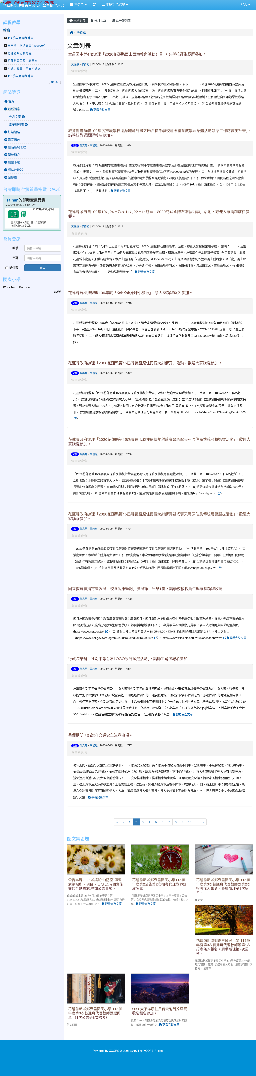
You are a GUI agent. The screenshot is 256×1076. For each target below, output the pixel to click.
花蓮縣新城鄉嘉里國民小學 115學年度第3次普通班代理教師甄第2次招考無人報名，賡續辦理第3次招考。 (223, 886)
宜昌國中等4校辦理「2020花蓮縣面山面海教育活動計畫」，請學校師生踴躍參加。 (137, 54)
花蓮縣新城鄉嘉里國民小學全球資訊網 (33, 5)
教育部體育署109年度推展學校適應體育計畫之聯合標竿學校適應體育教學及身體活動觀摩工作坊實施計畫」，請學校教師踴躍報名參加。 (159, 133)
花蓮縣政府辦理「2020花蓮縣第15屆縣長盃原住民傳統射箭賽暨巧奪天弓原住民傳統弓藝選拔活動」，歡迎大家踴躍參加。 (159, 441)
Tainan (12, 200)
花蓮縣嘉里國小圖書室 (23, 60)
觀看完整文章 (101, 109)
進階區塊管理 (16, 147)
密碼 (15, 258)
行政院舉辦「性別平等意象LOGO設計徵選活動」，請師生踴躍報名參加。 (129, 658)
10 (189, 822)
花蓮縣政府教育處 (20, 53)
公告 (75, 145)
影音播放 (13, 139)
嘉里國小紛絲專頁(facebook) (26, 45)
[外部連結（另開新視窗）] (74, 418)
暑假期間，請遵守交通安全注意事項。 (100, 735)
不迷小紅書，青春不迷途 (24, 68)
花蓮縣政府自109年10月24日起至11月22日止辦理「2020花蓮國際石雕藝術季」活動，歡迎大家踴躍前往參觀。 (158, 214)
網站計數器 (15, 169)
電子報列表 (123, 20)
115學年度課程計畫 (20, 76)
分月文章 (99, 20)
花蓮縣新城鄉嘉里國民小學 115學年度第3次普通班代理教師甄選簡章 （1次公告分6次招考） (95, 1013)
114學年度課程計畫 (20, 38)
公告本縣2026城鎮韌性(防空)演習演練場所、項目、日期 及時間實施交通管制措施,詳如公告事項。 (95, 884)
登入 (42, 268)
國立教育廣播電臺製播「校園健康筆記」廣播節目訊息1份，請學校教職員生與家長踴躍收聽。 (147, 588)
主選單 (79, 4)
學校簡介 (13, 154)
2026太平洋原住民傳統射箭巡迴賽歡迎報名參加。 (159, 1010)
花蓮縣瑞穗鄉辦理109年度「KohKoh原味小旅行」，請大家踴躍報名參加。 (130, 292)
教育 (6, 30)
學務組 (81, 32)
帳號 (15, 248)
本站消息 (79, 20)
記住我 (13, 268)
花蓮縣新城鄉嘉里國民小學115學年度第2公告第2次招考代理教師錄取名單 (159, 884)
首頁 (10, 101)
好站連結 (13, 132)
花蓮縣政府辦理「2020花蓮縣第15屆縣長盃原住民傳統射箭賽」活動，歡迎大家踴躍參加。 (145, 362)
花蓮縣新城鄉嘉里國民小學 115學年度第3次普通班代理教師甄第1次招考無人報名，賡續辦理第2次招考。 (223, 947)
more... (54, 81)
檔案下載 (13, 162)
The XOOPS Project (150, 1050)
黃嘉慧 (75, 64)
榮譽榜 (12, 177)
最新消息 (13, 109)
